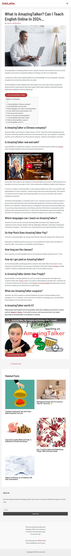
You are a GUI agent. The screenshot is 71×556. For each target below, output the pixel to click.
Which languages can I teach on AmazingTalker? (21, 109)
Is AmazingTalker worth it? (15, 122)
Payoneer (56, 266)
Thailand (13, 312)
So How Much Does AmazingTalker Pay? (19, 111)
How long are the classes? (15, 113)
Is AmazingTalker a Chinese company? (19, 104)
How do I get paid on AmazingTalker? (18, 115)
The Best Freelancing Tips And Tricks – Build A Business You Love (18, 412)
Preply (21, 281)
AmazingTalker (45, 283)
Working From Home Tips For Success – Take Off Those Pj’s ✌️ (50, 402)
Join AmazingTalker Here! (15, 355)
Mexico (20, 312)
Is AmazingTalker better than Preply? (18, 118)
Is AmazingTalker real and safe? (17, 106)
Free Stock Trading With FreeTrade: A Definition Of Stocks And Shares (18, 440)
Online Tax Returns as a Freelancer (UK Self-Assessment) (18, 478)
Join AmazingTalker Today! (16, 95)
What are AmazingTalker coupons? (17, 120)
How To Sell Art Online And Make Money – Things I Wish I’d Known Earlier (50, 450)
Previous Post (15, 364)
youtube (60, 147)
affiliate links (42, 540)
